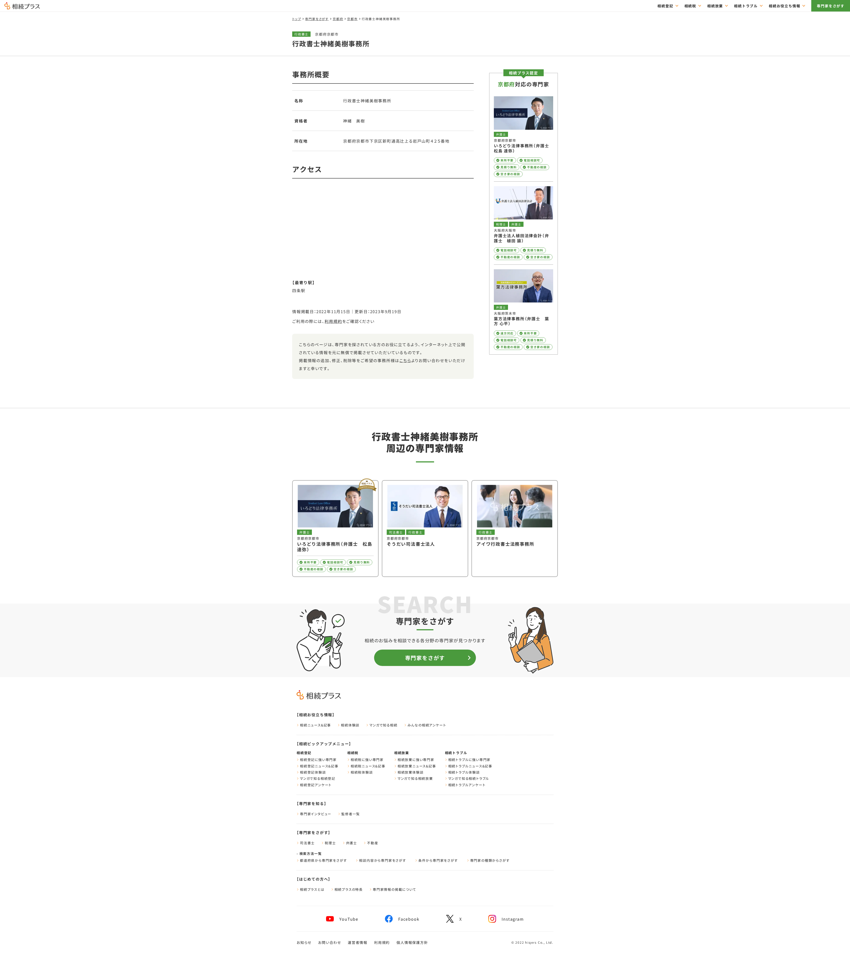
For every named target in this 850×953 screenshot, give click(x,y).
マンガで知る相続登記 (317, 778)
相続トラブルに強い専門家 (469, 759)
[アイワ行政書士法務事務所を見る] (514, 528)
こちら (405, 360)
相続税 (690, 5)
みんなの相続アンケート (427, 725)
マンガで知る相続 (383, 725)
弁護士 (351, 842)
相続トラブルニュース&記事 (470, 766)
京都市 (352, 19)
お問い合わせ (329, 942)
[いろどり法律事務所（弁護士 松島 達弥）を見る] (523, 136)
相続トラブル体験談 (464, 772)
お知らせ (304, 942)
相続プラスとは (312, 889)
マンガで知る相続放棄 (415, 778)
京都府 (338, 19)
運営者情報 (357, 942)
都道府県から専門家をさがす (323, 860)
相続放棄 (715, 5)
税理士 (330, 842)
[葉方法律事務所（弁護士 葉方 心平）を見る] (523, 309)
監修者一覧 (350, 813)
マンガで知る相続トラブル (468, 778)
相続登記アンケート (316, 784)
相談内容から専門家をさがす (382, 860)
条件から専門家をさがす (438, 860)
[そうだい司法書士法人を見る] (425, 528)
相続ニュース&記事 (315, 725)
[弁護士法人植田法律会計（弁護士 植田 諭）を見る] (523, 223)
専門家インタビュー (315, 813)
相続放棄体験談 (411, 772)
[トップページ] (22, 7)
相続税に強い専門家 (367, 759)
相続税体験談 (362, 772)
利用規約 (333, 321)
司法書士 (307, 842)
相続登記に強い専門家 (318, 759)
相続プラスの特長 (348, 889)
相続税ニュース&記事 (368, 766)
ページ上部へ (836, 941)
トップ (296, 19)
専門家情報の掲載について (394, 889)
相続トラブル (746, 5)
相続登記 (665, 5)
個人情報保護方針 (412, 942)
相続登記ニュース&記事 (319, 766)
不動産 (372, 842)
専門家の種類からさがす (490, 860)
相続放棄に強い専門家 (416, 759)
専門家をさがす (830, 5)
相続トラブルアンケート (467, 784)
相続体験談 (350, 725)
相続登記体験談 (313, 772)
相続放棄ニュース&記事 (417, 766)
